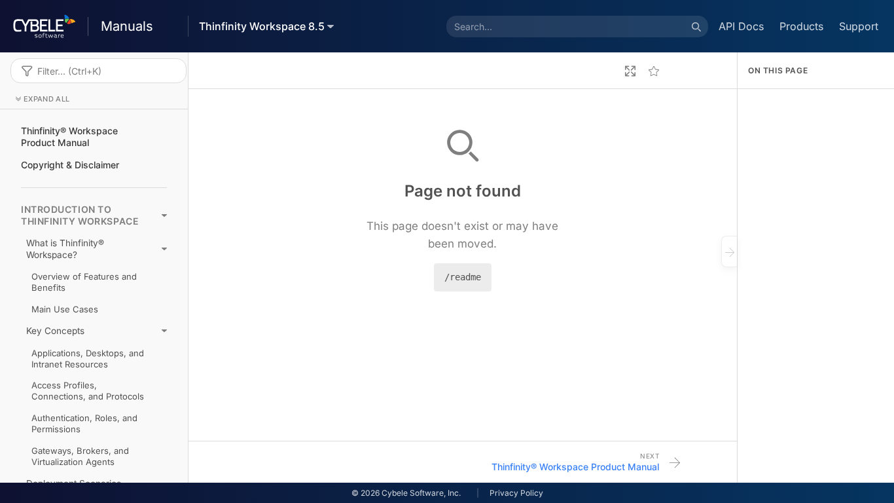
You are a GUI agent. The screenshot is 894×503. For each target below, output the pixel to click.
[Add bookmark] (653, 70)
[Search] (696, 26)
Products (801, 26)
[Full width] (630, 70)
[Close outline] (729, 251)
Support (858, 26)
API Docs (741, 26)
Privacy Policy (516, 493)
